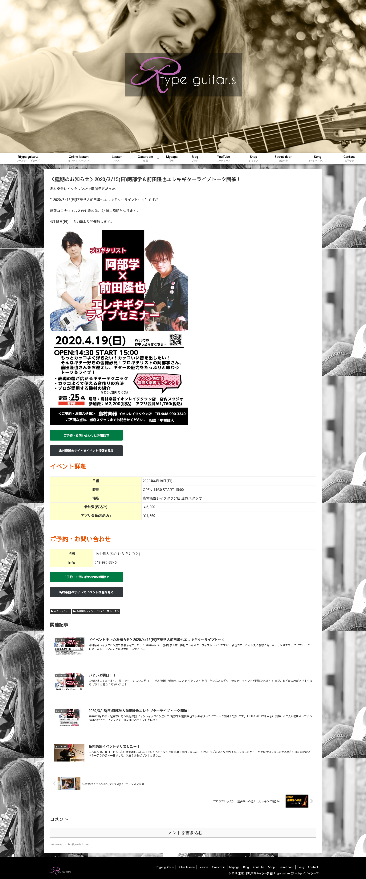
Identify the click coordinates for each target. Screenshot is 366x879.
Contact (313, 867)
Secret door (286, 867)
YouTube (258, 867)
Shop (271, 867)
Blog (246, 867)
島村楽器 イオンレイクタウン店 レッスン (97, 611)
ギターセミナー (62, 611)
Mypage (234, 867)
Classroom (218, 867)
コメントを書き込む (183, 832)
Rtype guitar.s (165, 867)
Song (301, 867)
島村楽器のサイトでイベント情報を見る (86, 450)
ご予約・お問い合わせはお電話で (90, 435)
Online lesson (186, 867)
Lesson (203, 867)
